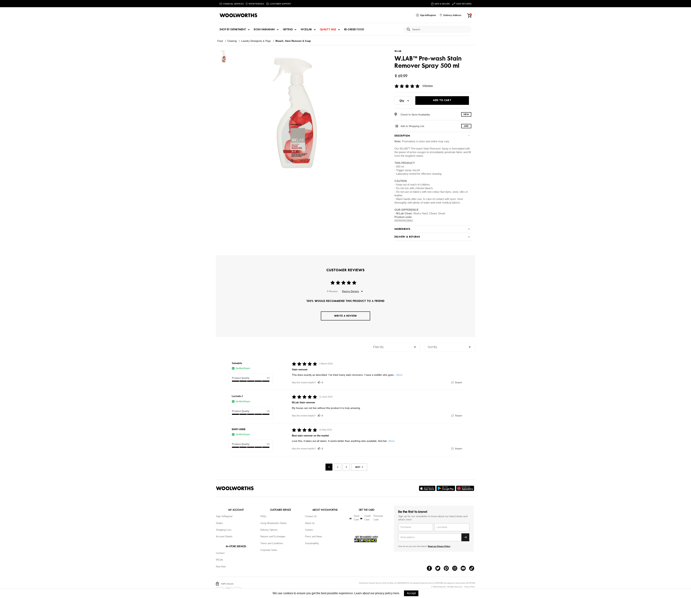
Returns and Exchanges (272, 536)
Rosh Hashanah (264, 29)
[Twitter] (439, 569)
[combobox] (440, 29)
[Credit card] (361, 518)
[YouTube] (465, 569)
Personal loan (378, 518)
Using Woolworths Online (273, 523)
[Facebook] (431, 569)
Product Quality (240, 378)
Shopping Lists (223, 529)
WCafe (219, 559)
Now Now (221, 566)
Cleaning (232, 41)
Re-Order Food (354, 29)
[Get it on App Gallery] (465, 488)
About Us (310, 523)
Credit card (367, 518)
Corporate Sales (268, 550)
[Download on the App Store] (427, 488)
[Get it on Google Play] (446, 488)
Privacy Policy (469, 587)
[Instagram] (456, 569)
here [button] (396, 593)
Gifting (288, 29)
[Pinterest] (448, 569)
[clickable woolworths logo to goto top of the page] (235, 488)
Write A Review (345, 315)
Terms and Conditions (271, 543)
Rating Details (350, 291)
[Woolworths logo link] (238, 15)
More (400, 374)
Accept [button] (411, 593)
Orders (219, 523)
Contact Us (311, 516)
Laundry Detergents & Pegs (256, 41)
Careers (309, 529)
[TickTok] (473, 569)
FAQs (263, 516)
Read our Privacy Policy (439, 546)
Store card (356, 518)
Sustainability (312, 543)
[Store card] (350, 518)
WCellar (306, 29)
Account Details (224, 536)
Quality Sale (328, 29)
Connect (220, 553)
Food (220, 41)
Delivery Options (269, 529)
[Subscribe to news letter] (465, 537)
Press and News (313, 536)
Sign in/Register (224, 516)
